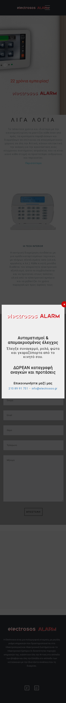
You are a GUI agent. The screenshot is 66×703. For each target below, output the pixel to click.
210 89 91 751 (18, 388)
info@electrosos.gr (44, 388)
